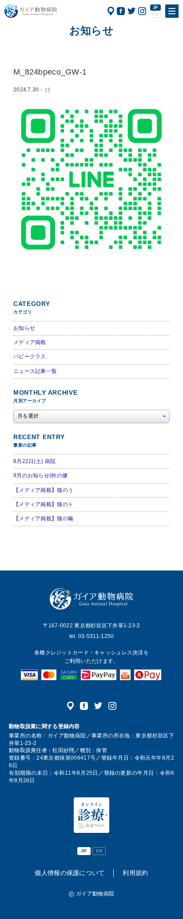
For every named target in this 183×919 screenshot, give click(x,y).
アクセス (111, 11)
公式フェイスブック (120, 11)
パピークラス (29, 356)
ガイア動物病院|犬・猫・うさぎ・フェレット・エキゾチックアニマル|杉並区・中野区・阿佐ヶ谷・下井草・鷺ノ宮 (30, 11)
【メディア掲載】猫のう (43, 490)
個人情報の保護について (69, 872)
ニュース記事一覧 (35, 371)
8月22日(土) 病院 (34, 461)
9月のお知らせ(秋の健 (40, 475)
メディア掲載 (29, 342)
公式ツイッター (131, 11)
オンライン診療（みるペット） (91, 815)
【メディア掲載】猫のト (43, 504)
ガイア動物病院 (92, 599)
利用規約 (135, 872)
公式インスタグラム (142, 11)
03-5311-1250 (96, 636)
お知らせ (24, 328)
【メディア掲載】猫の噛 (43, 518)
